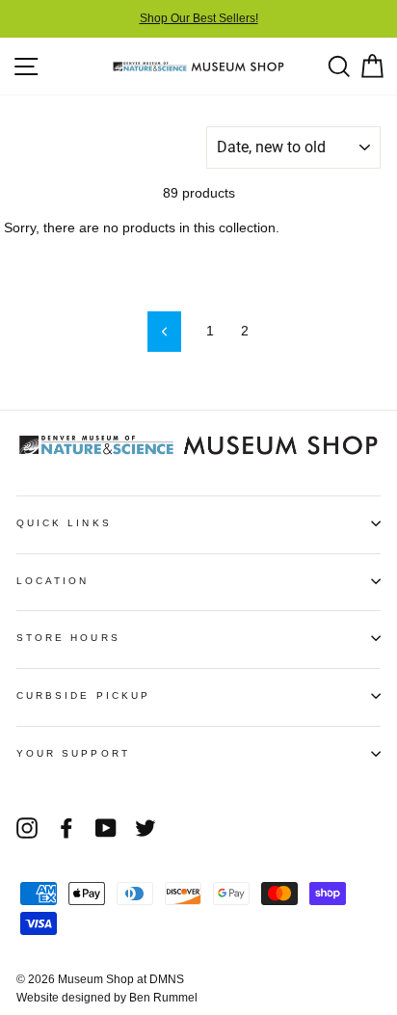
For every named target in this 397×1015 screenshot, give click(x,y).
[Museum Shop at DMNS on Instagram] (27, 828)
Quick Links (64, 523)
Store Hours (68, 637)
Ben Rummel (163, 997)
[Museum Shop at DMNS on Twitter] (145, 828)
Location (52, 580)
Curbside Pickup (83, 695)
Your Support (73, 753)
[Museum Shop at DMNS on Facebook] (66, 828)
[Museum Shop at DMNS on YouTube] (106, 828)
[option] (198, 19)
